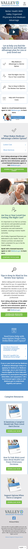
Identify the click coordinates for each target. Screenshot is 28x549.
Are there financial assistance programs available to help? (11, 348)
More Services (8, 150)
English (21, 547)
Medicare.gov (16, 110)
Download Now (14, 431)
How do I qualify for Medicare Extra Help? (11, 356)
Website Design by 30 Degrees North (14, 537)
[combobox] (22, 547)
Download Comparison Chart (14, 170)
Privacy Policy (14, 522)
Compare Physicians (11, 257)
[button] (14, 32)
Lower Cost (7, 145)
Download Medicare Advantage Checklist (14, 314)
